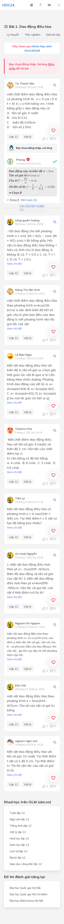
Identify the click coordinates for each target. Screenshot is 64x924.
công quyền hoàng (27, 220)
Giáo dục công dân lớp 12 (26, 864)
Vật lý (27, 136)
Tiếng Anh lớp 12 (21, 825)
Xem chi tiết (14, 263)
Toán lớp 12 (17, 813)
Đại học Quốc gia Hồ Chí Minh (28, 894)
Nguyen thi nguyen (27, 623)
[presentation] (48, 171)
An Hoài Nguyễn (26, 553)
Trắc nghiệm (32, 34)
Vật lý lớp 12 (18, 832)
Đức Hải (20, 685)
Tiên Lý (20, 498)
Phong (20, 159)
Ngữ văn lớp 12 (19, 819)
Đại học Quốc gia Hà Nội (25, 888)
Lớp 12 (13, 136)
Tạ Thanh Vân (24, 83)
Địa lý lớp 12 (18, 857)
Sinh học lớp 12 (19, 845)
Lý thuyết (13, 34)
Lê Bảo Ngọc (23, 354)
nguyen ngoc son (26, 741)
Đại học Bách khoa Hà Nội (26, 900)
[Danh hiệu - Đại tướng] (28, 160)
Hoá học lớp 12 (19, 838)
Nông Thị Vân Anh (27, 290)
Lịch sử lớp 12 (18, 851)
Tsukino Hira (23, 429)
